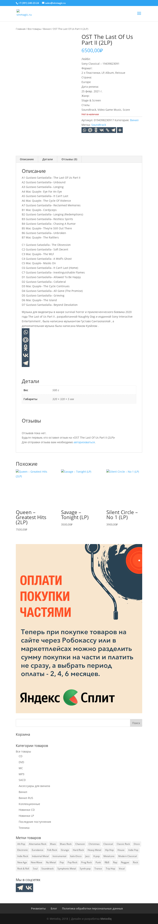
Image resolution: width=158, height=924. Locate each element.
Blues (53, 844)
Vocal (122, 868)
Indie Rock (22, 856)
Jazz (87, 856)
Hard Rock (78, 850)
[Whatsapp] (84, 130)
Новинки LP (26, 816)
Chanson (80, 844)
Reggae (125, 862)
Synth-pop (85, 868)
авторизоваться (84, 442)
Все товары (34, 29)
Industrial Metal (40, 856)
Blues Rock (65, 844)
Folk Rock (52, 850)
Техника (24, 828)
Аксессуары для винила (34, 786)
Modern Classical (127, 856)
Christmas (94, 844)
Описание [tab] (27, 159)
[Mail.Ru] (90, 130)
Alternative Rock (37, 844)
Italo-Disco (76, 856)
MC (21, 768)
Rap (115, 862)
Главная (20, 29)
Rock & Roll (23, 868)
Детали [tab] (47, 159)
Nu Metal (51, 862)
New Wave (36, 862)
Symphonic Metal (66, 868)
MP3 (21, 774)
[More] (120, 130)
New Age (22, 862)
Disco (137, 844)
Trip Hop (110, 868)
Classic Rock (123, 844)
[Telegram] (113, 130)
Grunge (65, 850)
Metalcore (108, 856)
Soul (35, 868)
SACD (22, 780)
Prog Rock (86, 862)
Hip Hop (109, 850)
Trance (98, 868)
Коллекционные (29, 804)
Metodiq (106, 919)
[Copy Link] (107, 130)
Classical (108, 844)
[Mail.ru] (25, 340)
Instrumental (59, 856)
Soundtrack (98, 125)
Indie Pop (133, 850)
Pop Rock (72, 862)
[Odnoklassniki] (96, 130)
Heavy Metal (94, 850)
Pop (62, 862)
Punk (98, 862)
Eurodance (37, 850)
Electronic (22, 850)
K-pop (96, 856)
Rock (135, 862)
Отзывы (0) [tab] (69, 159)
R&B (107, 862)
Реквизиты (38, 908)
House (121, 850)
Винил (47, 29)
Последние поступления (35, 822)
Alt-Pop (21, 844)
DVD (21, 762)
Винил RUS (26, 798)
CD (20, 756)
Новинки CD (27, 810)
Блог (54, 908)
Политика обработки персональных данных (92, 908)
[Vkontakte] (102, 130)
